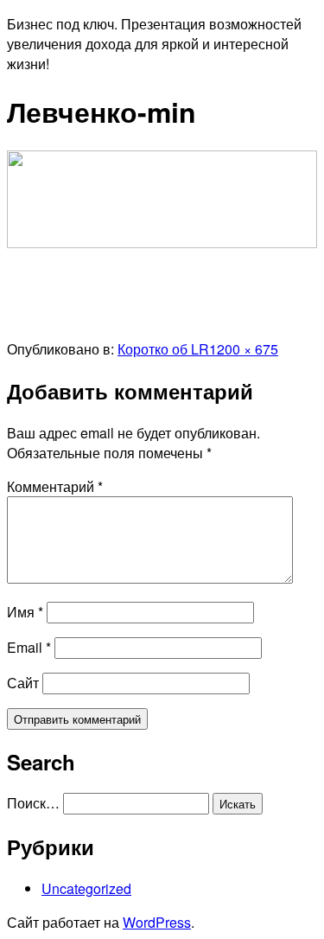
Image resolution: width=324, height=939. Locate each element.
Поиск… (33, 803)
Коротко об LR (163, 349)
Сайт (23, 683)
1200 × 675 (243, 349)
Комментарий (55, 486)
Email (29, 647)
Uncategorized (86, 888)
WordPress (157, 922)
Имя (25, 612)
